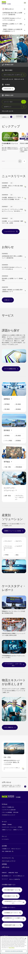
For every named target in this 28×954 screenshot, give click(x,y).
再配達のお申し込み (19, 79)
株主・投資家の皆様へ (7, 851)
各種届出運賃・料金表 (13, 872)
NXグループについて (16, 848)
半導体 (6, 554)
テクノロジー (8, 541)
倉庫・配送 (8, 495)
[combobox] (14, 75)
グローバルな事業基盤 (7, 812)
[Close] (25, 938)
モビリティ (19, 541)
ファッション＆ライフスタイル (8, 547)
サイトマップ (4, 879)
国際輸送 (7, 399)
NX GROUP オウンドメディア (8, 815)
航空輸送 (7, 404)
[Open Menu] (25, 3)
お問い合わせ (5, 867)
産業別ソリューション (18, 829)
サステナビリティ (8, 858)
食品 (17, 554)
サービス (4, 821)
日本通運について (6, 848)
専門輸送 (7, 462)
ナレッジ (4, 836)
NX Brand (4, 804)
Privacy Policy (12, 947)
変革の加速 (16, 812)
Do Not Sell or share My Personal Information (14, 951)
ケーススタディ (5, 839)
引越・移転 (8, 467)
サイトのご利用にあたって (18, 875)
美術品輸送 (19, 467)
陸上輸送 (7, 409)
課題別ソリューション (7, 829)
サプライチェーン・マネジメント (19, 497)
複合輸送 (18, 409)
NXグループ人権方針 (14, 879)
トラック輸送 (8, 440)
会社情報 (4, 846)
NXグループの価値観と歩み (8, 807)
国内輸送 (7, 430)
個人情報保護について (6, 875)
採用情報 (4, 864)
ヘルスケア (19, 546)
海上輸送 (18, 404)
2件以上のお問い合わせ (7, 79)
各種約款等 (4, 872)
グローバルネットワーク (8, 861)
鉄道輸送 (18, 440)
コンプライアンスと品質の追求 (8, 809)
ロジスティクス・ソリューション (9, 827)
